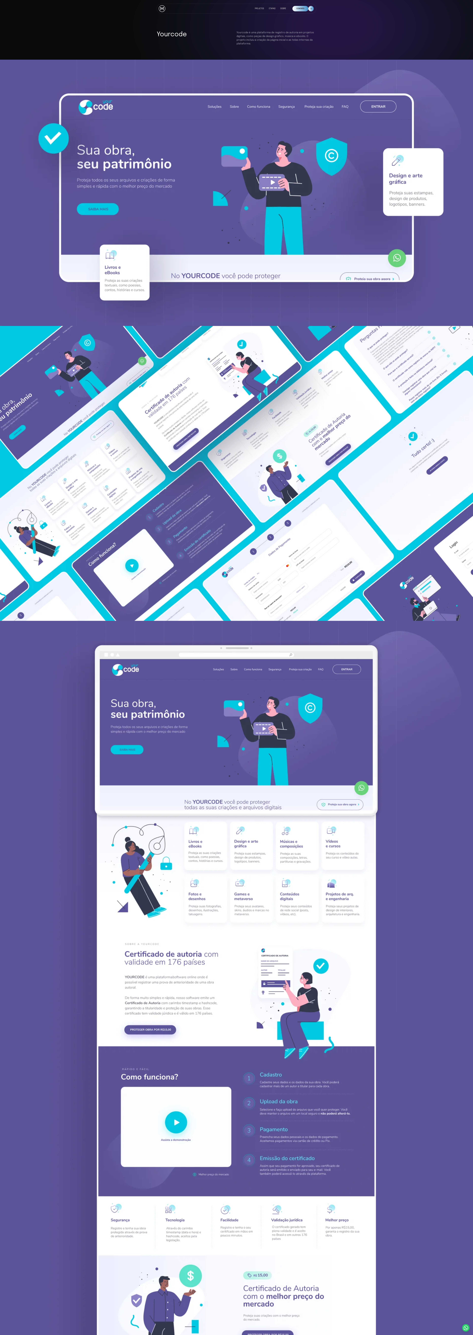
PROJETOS (259, 9)
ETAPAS (272, 9)
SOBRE (283, 9)
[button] (466, 1328)
